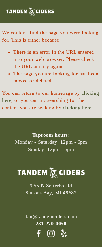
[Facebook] (38, 233)
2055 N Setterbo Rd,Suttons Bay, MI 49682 (51, 189)
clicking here (77, 107)
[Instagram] (51, 233)
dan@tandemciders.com (51, 216)
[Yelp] (63, 233)
